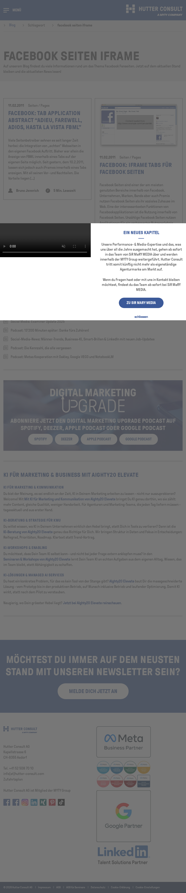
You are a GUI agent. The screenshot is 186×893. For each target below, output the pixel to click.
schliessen (141, 316)
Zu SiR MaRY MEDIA (141, 303)
